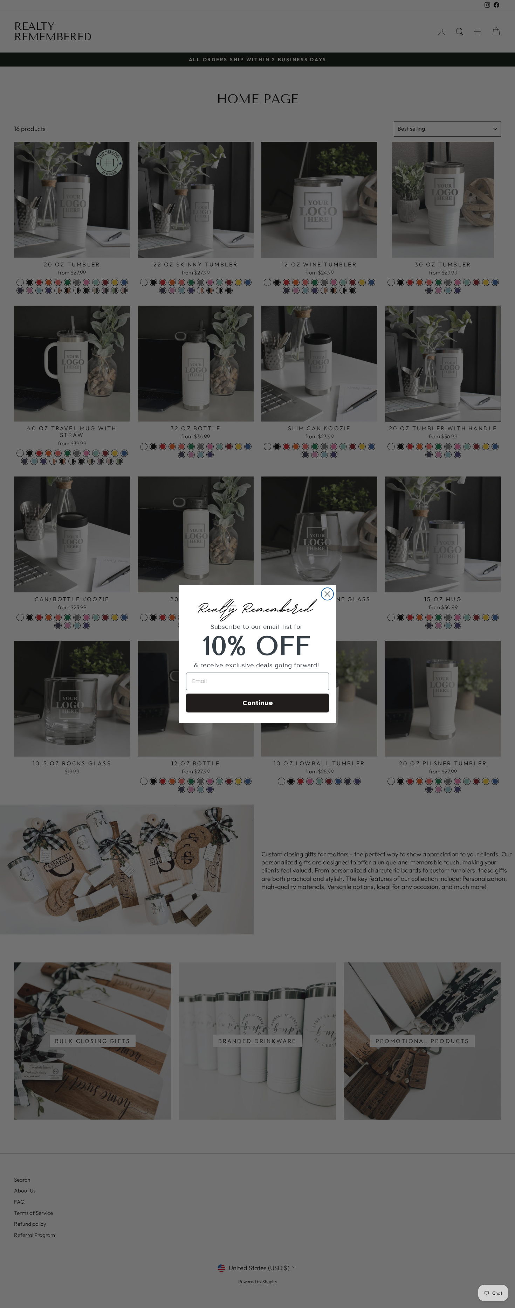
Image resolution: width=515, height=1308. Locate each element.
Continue (257, 702)
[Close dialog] (327, 594)
